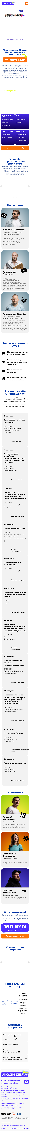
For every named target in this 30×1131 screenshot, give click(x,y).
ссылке (17, 603)
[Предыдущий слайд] (1, 186)
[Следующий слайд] (29, 186)
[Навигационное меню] (26, 3)
